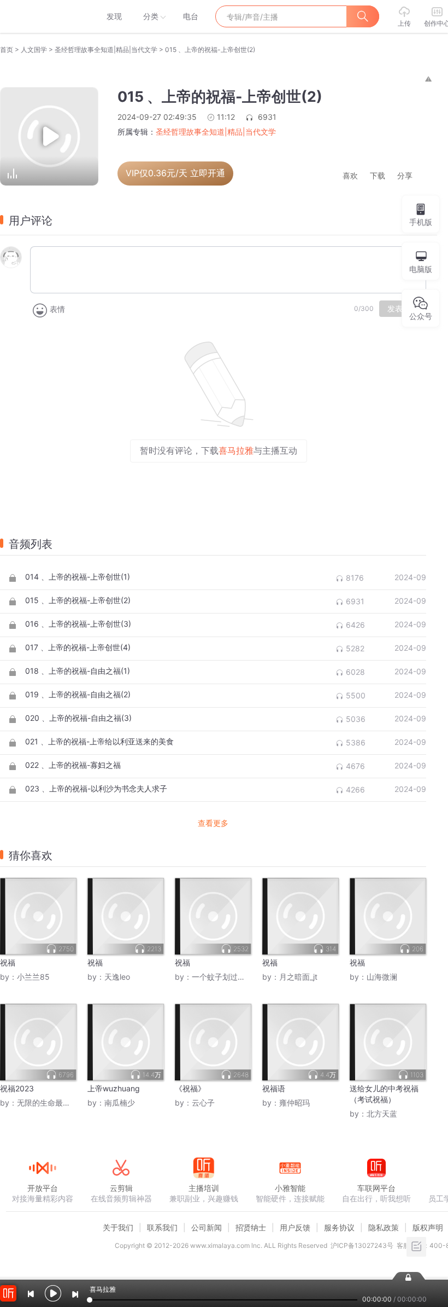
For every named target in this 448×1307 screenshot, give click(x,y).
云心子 (203, 1102)
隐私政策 (383, 1227)
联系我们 (162, 1227)
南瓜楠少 (119, 1102)
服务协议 (339, 1227)
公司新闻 (206, 1227)
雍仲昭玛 (294, 1102)
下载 (377, 176)
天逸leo (117, 976)
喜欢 (350, 176)
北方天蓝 (382, 1113)
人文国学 (34, 49)
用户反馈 (295, 1227)
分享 (404, 176)
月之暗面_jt (298, 976)
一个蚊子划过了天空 (226, 976)
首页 (6, 49)
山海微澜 (382, 976)
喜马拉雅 (42, 16)
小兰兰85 (33, 976)
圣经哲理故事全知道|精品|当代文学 (106, 49)
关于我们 (118, 1227)
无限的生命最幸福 (47, 1102)
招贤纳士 (250, 1227)
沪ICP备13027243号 (362, 1245)
